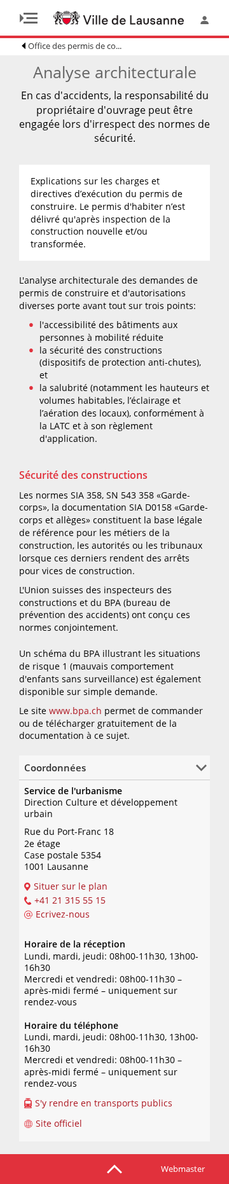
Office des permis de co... (74, 46)
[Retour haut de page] (114, 1168)
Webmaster (183, 1168)
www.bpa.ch (74, 711)
